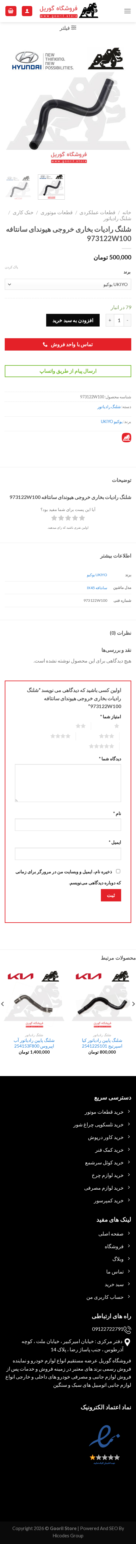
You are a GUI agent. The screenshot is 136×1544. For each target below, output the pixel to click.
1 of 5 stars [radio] (109, 725)
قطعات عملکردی (97, 212)
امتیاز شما (110, 716)
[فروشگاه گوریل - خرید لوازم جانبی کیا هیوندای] (69, 11)
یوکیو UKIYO (112, 421)
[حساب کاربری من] (27, 11)
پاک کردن (11, 267)
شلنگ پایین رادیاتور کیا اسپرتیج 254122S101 (102, 1043)
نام (117, 813)
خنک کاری (23, 212)
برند (127, 271)
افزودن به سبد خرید (73, 320)
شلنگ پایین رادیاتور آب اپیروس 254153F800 (34, 1043)
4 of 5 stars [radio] (53, 735)
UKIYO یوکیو (97, 574)
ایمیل (115, 842)
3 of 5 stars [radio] (98, 735)
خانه (126, 212)
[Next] (10, 104)
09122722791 (107, 1329)
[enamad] (103, 1451)
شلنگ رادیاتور (117, 218)
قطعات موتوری (56, 212)
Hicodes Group (68, 1535)
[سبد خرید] (11, 11)
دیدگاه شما (110, 758)
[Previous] (121, 104)
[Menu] (127, 11)
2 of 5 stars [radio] (73, 725)
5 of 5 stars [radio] (93, 746)
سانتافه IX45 (97, 587)
